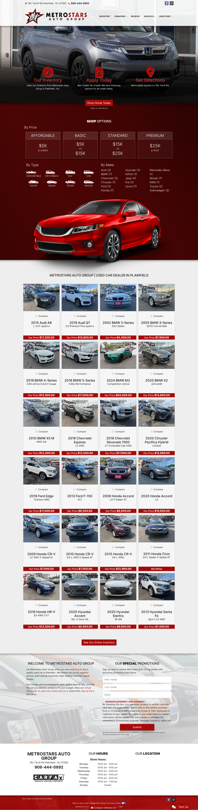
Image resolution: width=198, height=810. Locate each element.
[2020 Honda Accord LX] (156, 470)
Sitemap (103, 803)
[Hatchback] (51, 174)
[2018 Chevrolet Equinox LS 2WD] (80, 413)
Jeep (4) (130, 178)
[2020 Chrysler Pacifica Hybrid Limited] (156, 413)
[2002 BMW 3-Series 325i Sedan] (118, 297)
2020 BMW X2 (156, 382)
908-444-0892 (80, 3)
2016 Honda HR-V (41, 613)
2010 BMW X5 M (41, 439)
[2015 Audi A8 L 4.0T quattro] (41, 297)
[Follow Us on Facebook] (167, 3)
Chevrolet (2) (109, 178)
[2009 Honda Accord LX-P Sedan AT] (118, 470)
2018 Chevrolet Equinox (80, 441)
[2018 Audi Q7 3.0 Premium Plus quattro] (80, 297)
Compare (43, 316)
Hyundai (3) (132, 170)
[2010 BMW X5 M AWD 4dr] (41, 413)
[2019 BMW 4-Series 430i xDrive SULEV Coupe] (41, 355)
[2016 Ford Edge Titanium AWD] (41, 470)
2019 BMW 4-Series (41, 382)
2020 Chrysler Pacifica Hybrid (156, 441)
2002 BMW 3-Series (118, 324)
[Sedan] (52, 183)
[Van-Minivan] (89, 174)
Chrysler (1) (108, 182)
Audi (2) (106, 170)
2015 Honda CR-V (118, 555)
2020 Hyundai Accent (80, 615)
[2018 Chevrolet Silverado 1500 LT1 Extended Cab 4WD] (118, 413)
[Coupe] (34, 183)
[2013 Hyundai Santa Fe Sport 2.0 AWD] (156, 586)
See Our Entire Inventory (99, 642)
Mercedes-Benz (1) (160, 172)
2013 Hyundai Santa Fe (156, 615)
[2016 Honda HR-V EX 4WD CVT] (41, 586)
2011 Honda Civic (156, 555)
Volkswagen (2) (159, 190)
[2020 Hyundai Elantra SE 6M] (118, 586)
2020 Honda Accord (156, 497)
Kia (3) (129, 182)
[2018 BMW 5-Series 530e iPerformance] (80, 355)
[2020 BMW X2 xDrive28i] (156, 355)
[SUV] (70, 174)
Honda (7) (107, 190)
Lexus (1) (131, 186)
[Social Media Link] (171, 3)
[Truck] (70, 183)
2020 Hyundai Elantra (118, 615)
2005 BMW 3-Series (156, 324)
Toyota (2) (156, 186)
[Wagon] (89, 183)
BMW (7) (106, 174)
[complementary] (190, 802)
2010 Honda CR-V (80, 555)
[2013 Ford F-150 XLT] (80, 470)
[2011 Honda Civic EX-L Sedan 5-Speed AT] (156, 528)
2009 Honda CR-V (41, 555)
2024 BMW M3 (118, 382)
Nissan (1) (156, 178)
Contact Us (38, 798)
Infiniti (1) (131, 174)
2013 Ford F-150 (79, 497)
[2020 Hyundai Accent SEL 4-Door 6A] (80, 586)
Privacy (123, 734)
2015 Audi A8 (41, 324)
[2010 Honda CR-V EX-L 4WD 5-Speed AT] (80, 528)
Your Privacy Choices (114, 803)
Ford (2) (106, 186)
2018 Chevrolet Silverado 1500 (118, 441)
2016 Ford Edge (41, 497)
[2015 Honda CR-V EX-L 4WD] (118, 528)
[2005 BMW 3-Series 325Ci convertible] (156, 297)
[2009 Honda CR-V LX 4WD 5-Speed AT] (41, 528)
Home (24, 798)
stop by (85, 691)
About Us (30, 798)
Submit (137, 727)
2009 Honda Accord (118, 497)
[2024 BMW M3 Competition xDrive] (118, 355)
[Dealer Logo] (55, 16)
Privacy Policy (47, 798)
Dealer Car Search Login (80, 803)
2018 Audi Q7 (79, 324)
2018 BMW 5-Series (80, 382)
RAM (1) (154, 182)
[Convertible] (33, 174)
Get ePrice (156, 568)
